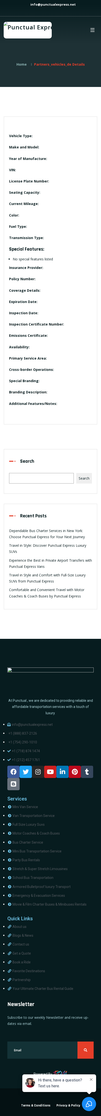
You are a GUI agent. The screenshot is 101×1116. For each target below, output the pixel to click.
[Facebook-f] (13, 772)
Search (27, 461)
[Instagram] (38, 772)
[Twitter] (26, 772)
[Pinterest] (75, 772)
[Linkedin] (62, 772)
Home (21, 64)
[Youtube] (50, 772)
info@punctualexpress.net (53, 4)
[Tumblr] (87, 772)
